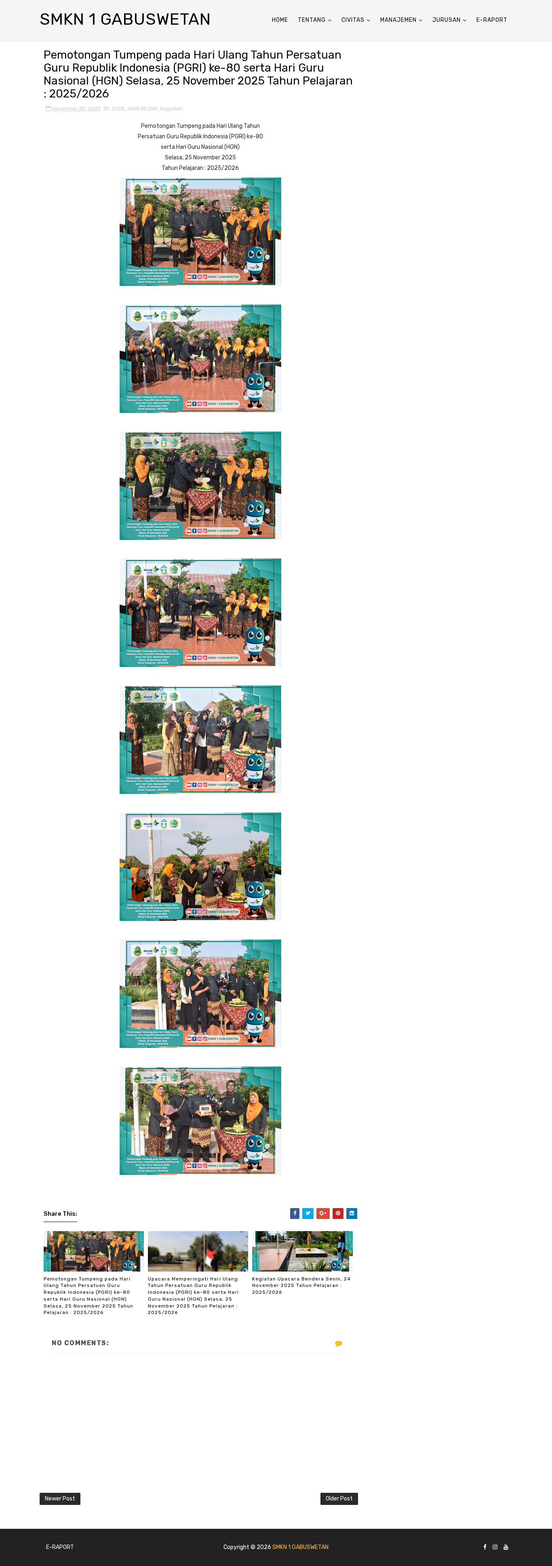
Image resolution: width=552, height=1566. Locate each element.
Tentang (312, 20)
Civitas (352, 20)
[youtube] (505, 1547)
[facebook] (485, 1547)
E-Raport (492, 20)
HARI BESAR (142, 109)
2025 (118, 109)
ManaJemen (398, 20)
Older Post (339, 1498)
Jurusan (446, 20)
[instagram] (495, 1547)
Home (280, 20)
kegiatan (171, 109)
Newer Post (60, 1498)
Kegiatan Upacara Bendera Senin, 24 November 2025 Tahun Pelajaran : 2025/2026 (301, 1285)
